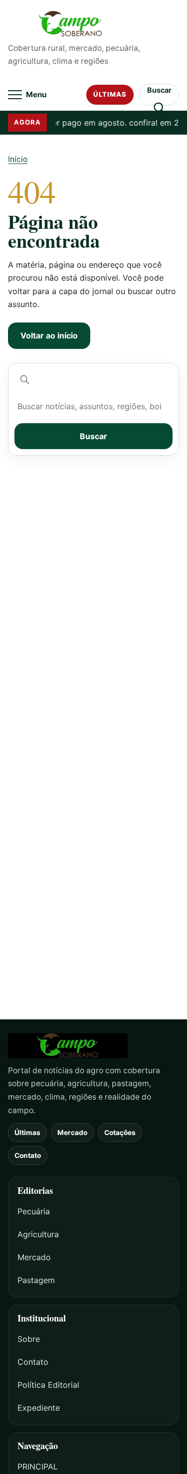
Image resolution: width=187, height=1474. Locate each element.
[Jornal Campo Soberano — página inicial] (93, 24)
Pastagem (36, 1280)
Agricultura (38, 1234)
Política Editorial (48, 1385)
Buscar (93, 436)
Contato (27, 1155)
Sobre (28, 1339)
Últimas (110, 94)
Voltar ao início (49, 335)
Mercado (72, 1133)
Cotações (120, 1133)
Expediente (38, 1408)
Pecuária (33, 1211)
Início (17, 159)
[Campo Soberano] (93, 1045)
